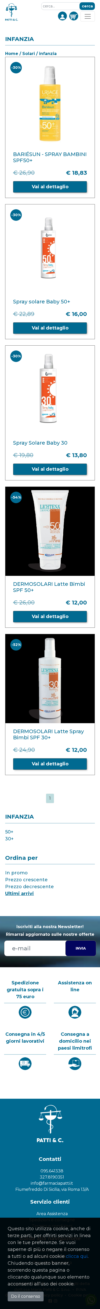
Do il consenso (25, 1296)
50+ (9, 832)
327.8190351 (52, 1177)
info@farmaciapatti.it (52, 1183)
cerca (87, 6)
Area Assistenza (52, 1213)
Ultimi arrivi (19, 893)
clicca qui (77, 1256)
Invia (81, 948)
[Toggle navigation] (88, 16)
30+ (9, 839)
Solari (28, 53)
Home (11, 53)
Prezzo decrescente (29, 886)
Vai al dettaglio (50, 187)
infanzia (48, 53)
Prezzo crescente (26, 880)
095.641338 (52, 1171)
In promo (16, 873)
